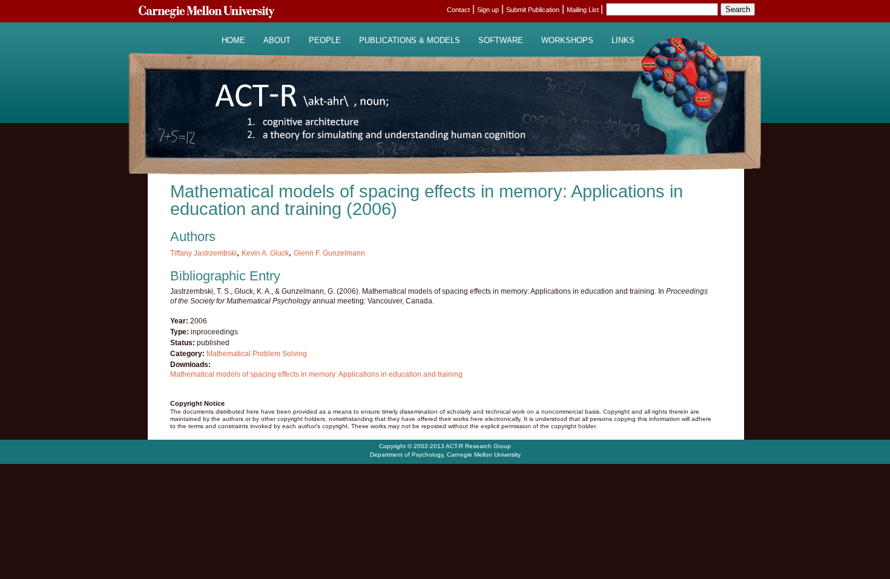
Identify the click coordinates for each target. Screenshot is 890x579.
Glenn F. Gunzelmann (329, 253)
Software (500, 40)
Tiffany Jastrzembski (203, 253)
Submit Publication (532, 9)
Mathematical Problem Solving (256, 353)
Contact (458, 9)
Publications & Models (409, 40)
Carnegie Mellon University (484, 454)
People (325, 40)
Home (233, 40)
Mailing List (584, 9)
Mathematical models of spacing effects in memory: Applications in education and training (316, 374)
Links (623, 40)
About (277, 40)
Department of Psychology (406, 454)
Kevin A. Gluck (265, 253)
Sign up (488, 9)
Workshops (567, 40)
